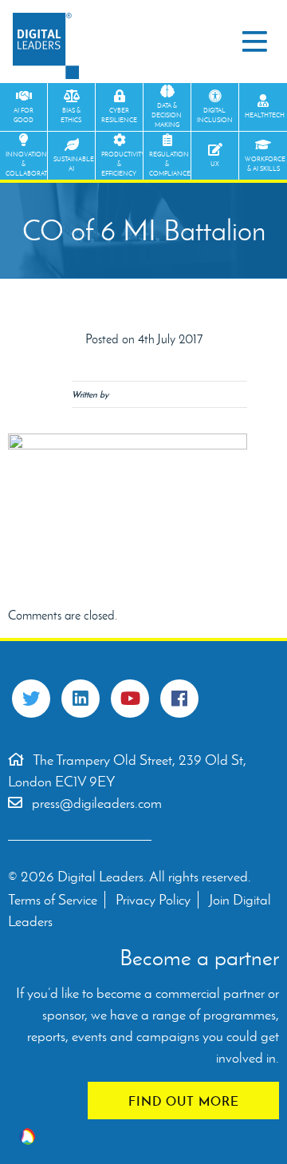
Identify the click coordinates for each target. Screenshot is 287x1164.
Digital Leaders (46, 46)
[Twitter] (31, 698)
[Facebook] (179, 698)
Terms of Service (52, 900)
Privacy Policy (153, 900)
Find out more (183, 1101)
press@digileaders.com (97, 803)
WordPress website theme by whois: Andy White (27, 1136)
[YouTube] (130, 698)
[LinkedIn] (80, 698)
